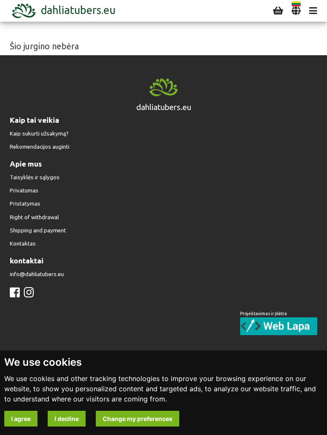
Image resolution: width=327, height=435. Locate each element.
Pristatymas (25, 204)
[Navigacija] (313, 10)
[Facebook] (15, 292)
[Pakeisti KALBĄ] (296, 10)
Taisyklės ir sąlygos (35, 177)
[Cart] (278, 10)
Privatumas (24, 190)
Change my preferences (137, 418)
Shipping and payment (38, 230)
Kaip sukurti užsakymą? (39, 133)
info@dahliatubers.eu (37, 274)
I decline (66, 418)
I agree (21, 418)
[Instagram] (29, 292)
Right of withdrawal (34, 217)
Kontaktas (23, 243)
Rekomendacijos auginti (39, 147)
